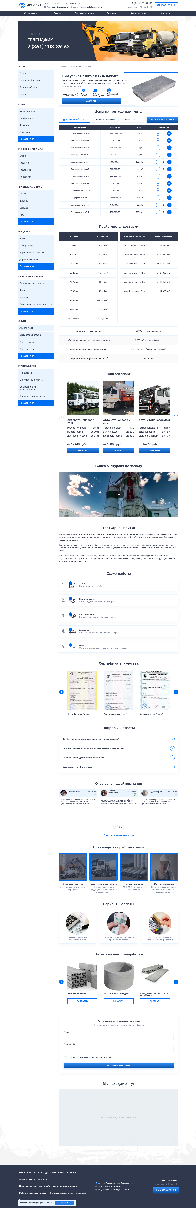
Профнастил (26, 118)
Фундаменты (26, 373)
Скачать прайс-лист (76, 119)
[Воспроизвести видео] (119, 494)
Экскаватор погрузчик (30, 335)
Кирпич (23, 156)
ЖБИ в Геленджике (76, 994)
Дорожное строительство (32, 396)
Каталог (57, 13)
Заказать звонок (166, 5)
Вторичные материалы (31, 283)
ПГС (21, 215)
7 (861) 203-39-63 (142, 3)
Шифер (23, 290)
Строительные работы (31, 380)
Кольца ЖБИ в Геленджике (117, 994)
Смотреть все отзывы (117, 835)
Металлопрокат (27, 111)
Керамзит (24, 208)
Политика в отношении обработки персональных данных (48, 1186)
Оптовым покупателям (61, 1193)
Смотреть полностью (71, 86)
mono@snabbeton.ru (60, 7)
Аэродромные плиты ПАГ (33, 252)
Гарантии (112, 13)
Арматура (24, 132)
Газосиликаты (26, 170)
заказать (82, 1001)
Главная (62, 66)
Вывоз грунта (26, 342)
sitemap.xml (81, 1193)
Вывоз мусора (27, 349)
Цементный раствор (30, 80)
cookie (49, 1203)
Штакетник (25, 125)
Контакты (165, 13)
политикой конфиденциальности (95, 1058)
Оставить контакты (118, 1066)
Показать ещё (26, 139)
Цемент (23, 94)
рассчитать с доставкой (163, 119)
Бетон (22, 73)
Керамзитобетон (28, 87)
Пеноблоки (25, 177)
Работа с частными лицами (33, 1193)
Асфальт (24, 297)
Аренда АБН (26, 328)
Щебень (23, 201)
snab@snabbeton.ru (94, 7)
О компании (30, 13)
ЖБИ (22, 238)
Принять (64, 1203)
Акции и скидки (138, 13)
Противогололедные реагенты (35, 304)
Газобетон (24, 163)
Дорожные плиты (28, 259)
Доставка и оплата (84, 13)
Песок (22, 194)
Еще (62, 805)
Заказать (91, 101)
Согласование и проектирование (28, 388)
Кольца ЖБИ (26, 245)
